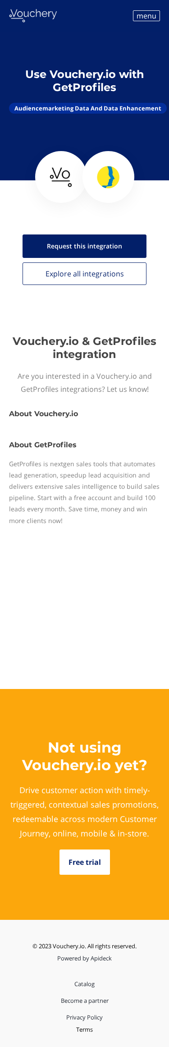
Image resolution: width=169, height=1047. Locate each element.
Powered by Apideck (84, 958)
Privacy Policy (84, 1017)
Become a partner (85, 1000)
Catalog (84, 984)
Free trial (85, 862)
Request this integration (84, 246)
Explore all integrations (85, 274)
